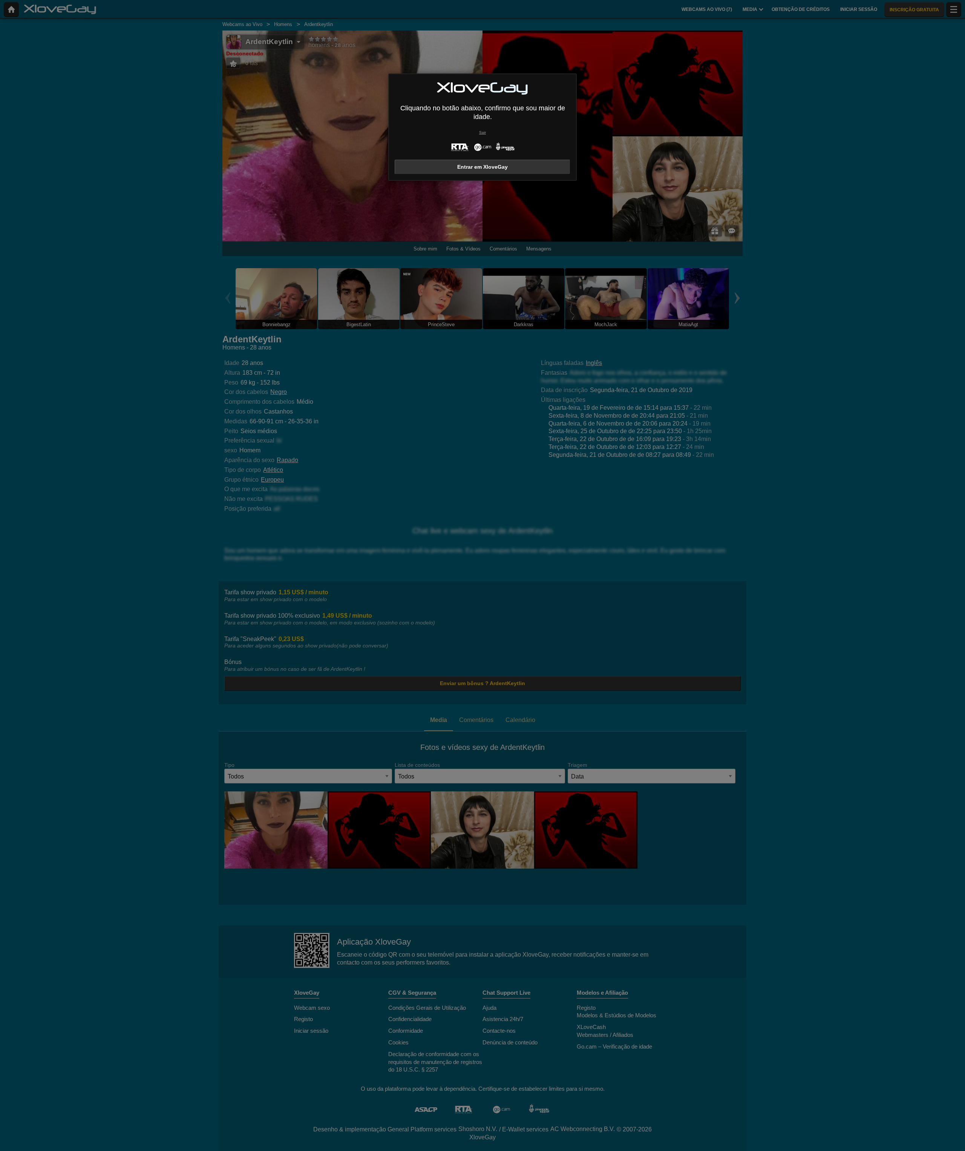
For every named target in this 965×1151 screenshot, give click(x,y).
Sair (482, 132)
